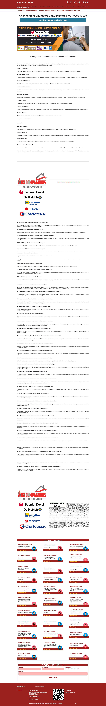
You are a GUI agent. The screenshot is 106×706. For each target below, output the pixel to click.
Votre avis (20, 671)
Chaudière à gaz (20, 6)
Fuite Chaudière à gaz (70, 6)
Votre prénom (45, 667)
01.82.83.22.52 (35, 699)
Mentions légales (21, 686)
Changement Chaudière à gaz (23, 7)
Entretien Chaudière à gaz (31, 6)
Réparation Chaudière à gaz (58, 6)
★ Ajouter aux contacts (70, 692)
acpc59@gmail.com (35, 696)
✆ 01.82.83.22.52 (77, 2)
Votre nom (20, 667)
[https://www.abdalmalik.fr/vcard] (58, 694)
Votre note (68, 667)
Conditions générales (39, 686)
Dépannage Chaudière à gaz (44, 6)
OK (75, 703)
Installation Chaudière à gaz (83, 6)
